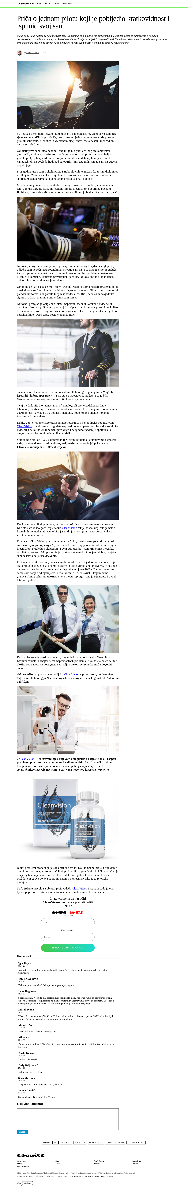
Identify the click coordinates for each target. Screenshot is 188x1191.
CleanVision (24, 426)
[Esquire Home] (30, 1157)
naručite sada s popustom (67, 948)
